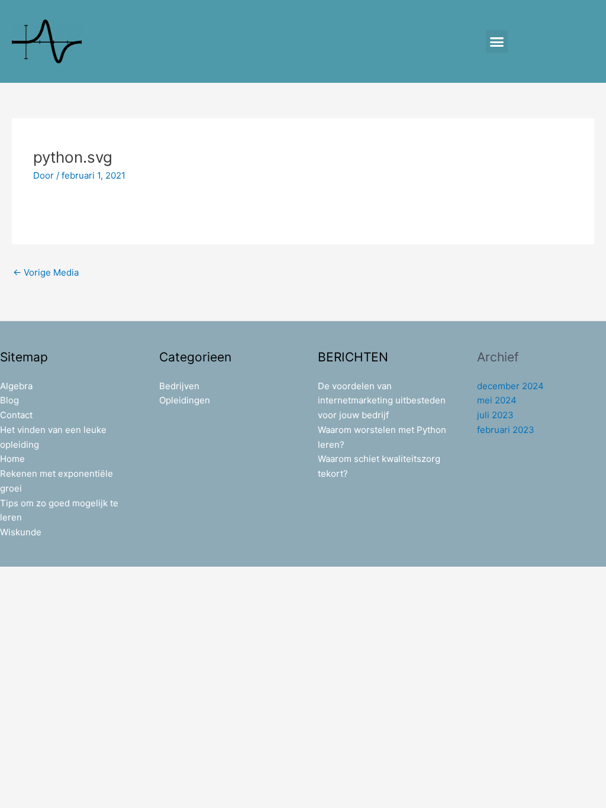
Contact (16, 415)
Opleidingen (184, 400)
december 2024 (510, 386)
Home (12, 458)
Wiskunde (20, 532)
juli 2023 (495, 415)
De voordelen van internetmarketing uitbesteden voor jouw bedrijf (382, 400)
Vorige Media (46, 272)
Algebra (16, 386)
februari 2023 (505, 429)
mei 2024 (497, 400)
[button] (497, 41)
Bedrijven (179, 386)
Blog (9, 400)
